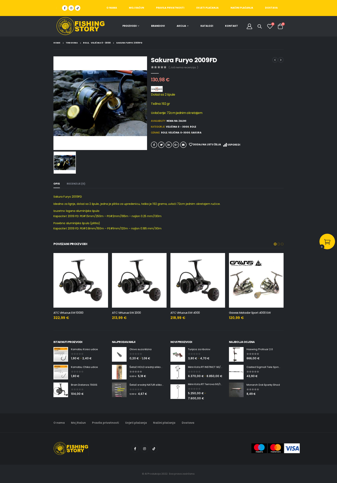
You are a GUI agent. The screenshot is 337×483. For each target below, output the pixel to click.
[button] (275, 244)
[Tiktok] (77, 8)
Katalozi (206, 26)
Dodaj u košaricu (101, 259)
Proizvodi (129, 26)
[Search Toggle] (260, 26)
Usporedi (233, 144)
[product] (80, 280)
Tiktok (154, 449)
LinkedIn (169, 145)
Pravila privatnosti (170, 7)
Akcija (181, 26)
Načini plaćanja (242, 7)
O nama (111, 7)
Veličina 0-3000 (179, 132)
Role (193, 126)
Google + (176, 145)
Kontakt (231, 26)
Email (183, 145)
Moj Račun (136, 7)
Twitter (161, 145)
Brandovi (158, 26)
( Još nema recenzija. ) (183, 67)
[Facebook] (64, 8)
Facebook (154, 145)
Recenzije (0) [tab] (76, 184)
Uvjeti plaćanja (207, 7)
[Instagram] (71, 8)
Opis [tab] (56, 184)
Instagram (144, 449)
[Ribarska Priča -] (80, 26)
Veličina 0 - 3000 (177, 126)
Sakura (196, 132)
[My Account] (249, 26)
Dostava (271, 7)
